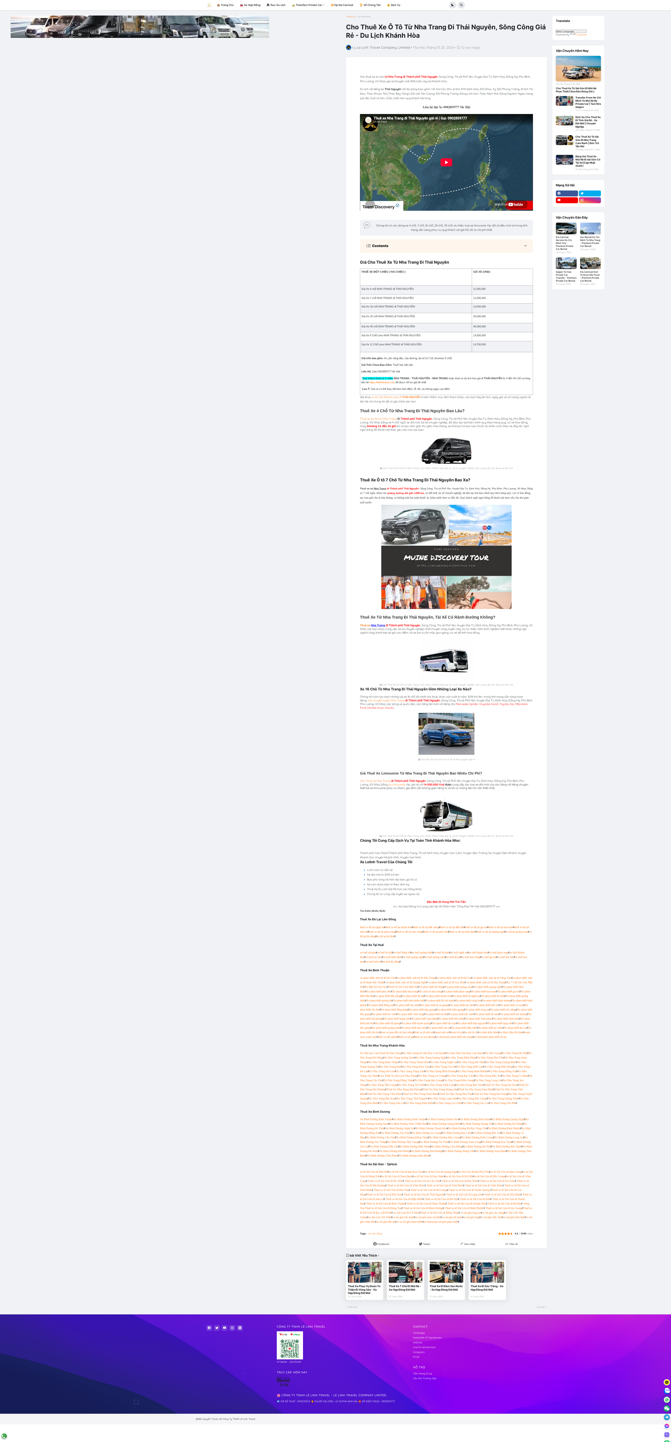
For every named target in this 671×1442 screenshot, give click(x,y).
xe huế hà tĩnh (441, 952)
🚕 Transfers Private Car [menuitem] (307, 5)
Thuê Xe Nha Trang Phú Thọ (455, 1093)
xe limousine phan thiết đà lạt (490, 1036)
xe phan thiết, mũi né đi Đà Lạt (454, 977)
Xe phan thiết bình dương (496, 1000)
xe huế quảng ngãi (413, 957)
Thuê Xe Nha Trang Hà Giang (490, 1093)
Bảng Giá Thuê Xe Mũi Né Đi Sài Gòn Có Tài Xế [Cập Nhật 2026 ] (587, 161)
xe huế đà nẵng (391, 961)
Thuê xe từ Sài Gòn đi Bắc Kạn (384, 1194)
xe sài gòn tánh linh (514, 1217)
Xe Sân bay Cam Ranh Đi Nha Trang (381, 1053)
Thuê (388, 1212)
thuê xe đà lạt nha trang (409, 931)
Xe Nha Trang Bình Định (461, 1057)
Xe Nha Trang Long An (488, 1080)
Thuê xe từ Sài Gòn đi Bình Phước (464, 1208)
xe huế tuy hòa (373, 957)
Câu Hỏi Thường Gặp (424, 1378)
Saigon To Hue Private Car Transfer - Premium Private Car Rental (566, 276)
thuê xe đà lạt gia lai (476, 927)
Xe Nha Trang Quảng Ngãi (431, 1057)
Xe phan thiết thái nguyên (472, 1023)
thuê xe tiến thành (387, 1036)
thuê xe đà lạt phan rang (382, 931)
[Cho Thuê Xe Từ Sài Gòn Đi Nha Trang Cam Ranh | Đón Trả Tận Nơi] (564, 140)
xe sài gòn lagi (471, 1217)
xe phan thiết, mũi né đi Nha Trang (416, 977)
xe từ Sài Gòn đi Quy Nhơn (428, 1176)
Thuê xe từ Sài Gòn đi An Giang (504, 1208)
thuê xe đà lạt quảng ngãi (490, 931)
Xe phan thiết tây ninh (407, 1005)
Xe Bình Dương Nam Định (491, 1151)
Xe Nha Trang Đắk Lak (470, 1066)
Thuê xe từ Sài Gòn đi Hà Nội (441, 1199)
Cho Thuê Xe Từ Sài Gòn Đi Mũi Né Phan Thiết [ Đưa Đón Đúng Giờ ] (576, 90)
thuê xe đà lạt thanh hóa (398, 927)
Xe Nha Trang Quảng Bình (501, 1062)
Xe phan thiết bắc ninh (461, 1014)
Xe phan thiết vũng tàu (468, 1000)
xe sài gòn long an (471, 1212)
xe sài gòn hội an (385, 1221)
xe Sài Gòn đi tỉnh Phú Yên (474, 1171)
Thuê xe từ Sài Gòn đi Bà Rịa (504, 1203)
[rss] (240, 1328)
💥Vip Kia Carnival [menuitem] (342, 5)
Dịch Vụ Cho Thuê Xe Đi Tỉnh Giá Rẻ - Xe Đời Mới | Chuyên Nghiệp (588, 122)
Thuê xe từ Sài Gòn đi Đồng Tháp (439, 1212)
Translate (581, 34)
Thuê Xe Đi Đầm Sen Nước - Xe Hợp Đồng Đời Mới (446, 1288)
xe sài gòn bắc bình (403, 1217)
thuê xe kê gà (406, 1036)
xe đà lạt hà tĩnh (385, 936)
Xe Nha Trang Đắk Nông (498, 1066)
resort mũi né (442, 1032)
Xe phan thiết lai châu (490, 1027)
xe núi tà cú (471, 1032)
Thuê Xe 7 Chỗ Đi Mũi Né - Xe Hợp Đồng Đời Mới (405, 1288)
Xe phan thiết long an (477, 1009)
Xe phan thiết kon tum (483, 991)
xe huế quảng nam (435, 957)
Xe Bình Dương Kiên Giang (477, 1137)
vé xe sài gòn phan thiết (409, 1221)
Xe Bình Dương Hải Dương (426, 1151)
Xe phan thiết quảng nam (458, 986)
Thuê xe (365, 625)
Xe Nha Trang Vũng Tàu (410, 1071)
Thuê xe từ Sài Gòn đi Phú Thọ (391, 1189)
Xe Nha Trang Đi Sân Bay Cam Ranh (424, 1053)
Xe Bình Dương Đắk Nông (415, 1146)
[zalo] (667, 1391)
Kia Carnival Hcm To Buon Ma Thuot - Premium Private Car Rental (590, 276)
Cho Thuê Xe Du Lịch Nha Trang (398, 1075)
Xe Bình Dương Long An (509, 1137)
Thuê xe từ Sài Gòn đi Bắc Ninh (460, 1180)
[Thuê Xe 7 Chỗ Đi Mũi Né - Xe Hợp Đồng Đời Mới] (405, 1272)
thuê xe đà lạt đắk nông (426, 927)
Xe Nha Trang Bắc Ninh (470, 1084)
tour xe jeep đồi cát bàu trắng (397, 1032)
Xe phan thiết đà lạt (413, 996)
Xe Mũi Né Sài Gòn (376, 986)
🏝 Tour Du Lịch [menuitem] (276, 5)
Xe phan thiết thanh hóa (438, 996)
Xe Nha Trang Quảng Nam (399, 1057)
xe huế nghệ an (459, 952)
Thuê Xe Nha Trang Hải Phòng (404, 1089)
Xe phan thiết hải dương (513, 1014)
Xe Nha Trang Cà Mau (515, 1075)
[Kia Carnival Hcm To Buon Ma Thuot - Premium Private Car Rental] (590, 263)
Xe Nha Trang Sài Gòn (382, 1071)
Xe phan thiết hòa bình (414, 1027)
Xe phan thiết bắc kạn (444, 1023)
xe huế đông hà (402, 952)
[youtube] (567, 200)
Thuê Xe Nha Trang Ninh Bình (420, 1093)
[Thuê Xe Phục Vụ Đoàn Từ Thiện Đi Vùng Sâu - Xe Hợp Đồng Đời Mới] (364, 1272)
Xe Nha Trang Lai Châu (448, 1103)
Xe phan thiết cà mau (511, 1005)
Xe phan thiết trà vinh (384, 1014)
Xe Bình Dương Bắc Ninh (506, 1146)
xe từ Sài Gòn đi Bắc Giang (489, 1176)
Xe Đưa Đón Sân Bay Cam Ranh (465, 1053)
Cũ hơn (541, 1307)
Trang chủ (351, 17)
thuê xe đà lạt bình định (462, 931)
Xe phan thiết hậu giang (422, 1009)
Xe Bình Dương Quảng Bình (444, 1123)
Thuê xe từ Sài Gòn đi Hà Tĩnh (385, 1180)
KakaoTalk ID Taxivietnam (427, 1337)
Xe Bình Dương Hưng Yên (459, 1151)
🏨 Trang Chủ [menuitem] (225, 5)
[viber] (667, 1435)
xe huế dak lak (505, 957)
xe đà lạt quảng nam (517, 931)
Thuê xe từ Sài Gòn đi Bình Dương (423, 1208)
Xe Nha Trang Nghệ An (443, 1062)
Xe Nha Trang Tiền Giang (382, 1084)
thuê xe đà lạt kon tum (500, 927)
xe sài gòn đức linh (491, 1217)
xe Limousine (396, 784)
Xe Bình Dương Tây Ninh (395, 1132)
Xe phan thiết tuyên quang (416, 1023)
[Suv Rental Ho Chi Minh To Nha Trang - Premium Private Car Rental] (590, 228)
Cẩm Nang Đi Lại (422, 1373)
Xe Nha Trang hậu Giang (428, 1080)
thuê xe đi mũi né (423, 1032)
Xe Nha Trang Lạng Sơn (443, 1098)
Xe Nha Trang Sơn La (391, 1103)
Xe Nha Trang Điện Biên (419, 1103)
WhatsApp (419, 1332)
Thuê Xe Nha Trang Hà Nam (501, 1084)
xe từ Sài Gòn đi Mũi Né (373, 1171)
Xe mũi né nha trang (430, 991)
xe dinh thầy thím (488, 1032)
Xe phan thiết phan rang (456, 991)
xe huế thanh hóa (478, 952)
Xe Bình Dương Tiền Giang (403, 1141)
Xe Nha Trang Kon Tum (416, 1066)
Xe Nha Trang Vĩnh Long (440, 1084)
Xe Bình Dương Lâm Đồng (446, 1146)
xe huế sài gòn (368, 952)
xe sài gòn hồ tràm (452, 1217)
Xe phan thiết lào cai (515, 1027)
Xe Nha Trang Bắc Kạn (382, 1098)
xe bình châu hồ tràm (511, 1032)
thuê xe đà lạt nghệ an (372, 927)
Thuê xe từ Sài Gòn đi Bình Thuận (385, 1203)
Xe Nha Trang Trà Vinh (411, 1084)
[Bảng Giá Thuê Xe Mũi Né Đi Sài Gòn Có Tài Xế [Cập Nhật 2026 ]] (564, 160)
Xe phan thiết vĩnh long (411, 1014)
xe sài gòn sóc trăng (493, 1212)
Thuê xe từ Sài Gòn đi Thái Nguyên (424, 1194)
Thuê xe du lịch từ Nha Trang (378, 418)
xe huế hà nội (384, 952)
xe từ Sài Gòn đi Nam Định (396, 1176)
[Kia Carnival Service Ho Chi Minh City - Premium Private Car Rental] (566, 228)
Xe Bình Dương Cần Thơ (380, 1137)
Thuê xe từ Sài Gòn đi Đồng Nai (383, 1208)
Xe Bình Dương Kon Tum (496, 1141)
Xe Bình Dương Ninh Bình (414, 1155)
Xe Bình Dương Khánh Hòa (443, 1119)
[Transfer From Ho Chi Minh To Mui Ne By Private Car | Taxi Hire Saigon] (564, 101)
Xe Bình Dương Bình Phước (504, 1128)
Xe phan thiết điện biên (464, 1027)
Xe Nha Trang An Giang (432, 1075)
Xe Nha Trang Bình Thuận (383, 1062)
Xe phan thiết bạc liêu (462, 1005)
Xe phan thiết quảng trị (379, 1000)
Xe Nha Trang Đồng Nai (502, 1071)
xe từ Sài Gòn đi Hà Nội (459, 1176)
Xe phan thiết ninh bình (506, 1018)
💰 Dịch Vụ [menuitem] (393, 5)
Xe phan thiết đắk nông (388, 996)
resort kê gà (456, 1032)
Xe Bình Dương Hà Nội (477, 1146)
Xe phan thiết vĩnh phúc (478, 1018)
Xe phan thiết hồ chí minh (440, 1000)
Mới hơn (352, 1307)
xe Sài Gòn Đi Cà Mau (406, 1212)
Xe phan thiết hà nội (436, 1014)
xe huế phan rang (498, 952)
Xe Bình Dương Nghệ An (399, 1128)
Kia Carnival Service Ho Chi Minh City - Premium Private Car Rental (564, 243)
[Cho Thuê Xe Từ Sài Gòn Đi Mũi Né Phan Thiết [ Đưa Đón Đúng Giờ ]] (578, 68)
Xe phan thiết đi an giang (435, 1005)
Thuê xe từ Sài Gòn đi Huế (475, 1199)
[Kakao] (667, 1382)
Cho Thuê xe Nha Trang (375, 781)
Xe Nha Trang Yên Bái (503, 1103)
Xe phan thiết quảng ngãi (488, 986)
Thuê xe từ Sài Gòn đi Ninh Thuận (426, 1203)
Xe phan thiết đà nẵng (431, 986)
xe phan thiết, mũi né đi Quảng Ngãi (406, 982)
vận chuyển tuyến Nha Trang (386, 700)
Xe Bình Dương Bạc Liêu (457, 1132)
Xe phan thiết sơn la (439, 1027)
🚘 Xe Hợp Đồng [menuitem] (250, 5)
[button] (452, 5)
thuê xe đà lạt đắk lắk (452, 927)
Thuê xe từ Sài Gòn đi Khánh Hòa (467, 1203)
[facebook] (567, 193)
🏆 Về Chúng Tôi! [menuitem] (370, 5)
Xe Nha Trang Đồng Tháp (398, 1080)
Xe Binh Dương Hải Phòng (394, 1151)
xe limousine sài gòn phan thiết (441, 1221)
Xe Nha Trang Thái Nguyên (412, 1098)
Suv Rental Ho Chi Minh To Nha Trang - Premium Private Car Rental (590, 241)
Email (416, 1356)
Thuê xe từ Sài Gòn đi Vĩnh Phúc (405, 1185)
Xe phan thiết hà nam (487, 1014)
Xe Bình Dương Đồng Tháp (412, 1137)
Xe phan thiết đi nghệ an (466, 996)
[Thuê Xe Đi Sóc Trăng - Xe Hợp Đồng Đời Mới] (487, 1272)
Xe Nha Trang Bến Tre (488, 1075)
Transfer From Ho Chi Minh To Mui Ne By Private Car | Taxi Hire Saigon (588, 102)
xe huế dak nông (471, 957)
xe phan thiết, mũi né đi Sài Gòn (378, 977)
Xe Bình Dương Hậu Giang (444, 1137)
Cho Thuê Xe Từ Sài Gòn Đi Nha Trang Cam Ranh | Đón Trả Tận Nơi (587, 141)
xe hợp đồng (364, 17)
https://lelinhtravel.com (382, 382)
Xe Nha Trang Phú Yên (490, 1057)
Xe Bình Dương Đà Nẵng (507, 1123)
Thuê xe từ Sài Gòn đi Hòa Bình (502, 1194)
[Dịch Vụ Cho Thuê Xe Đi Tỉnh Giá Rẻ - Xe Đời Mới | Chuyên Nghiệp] (564, 120)
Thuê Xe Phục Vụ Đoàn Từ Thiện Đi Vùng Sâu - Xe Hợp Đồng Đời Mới (364, 1290)
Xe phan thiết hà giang (387, 1023)
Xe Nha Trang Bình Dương (440, 1071)
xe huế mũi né (373, 961)
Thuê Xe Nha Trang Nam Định (476, 1089)
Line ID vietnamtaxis (424, 1347)
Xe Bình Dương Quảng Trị (477, 1123)
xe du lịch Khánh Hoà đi (395, 397)
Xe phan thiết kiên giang (450, 1009)
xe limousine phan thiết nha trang (454, 1036)
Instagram (419, 1352)
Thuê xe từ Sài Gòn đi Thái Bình (445, 1185)
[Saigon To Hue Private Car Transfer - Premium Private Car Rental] (566, 263)
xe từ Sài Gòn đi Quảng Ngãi (441, 1171)
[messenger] (667, 1426)
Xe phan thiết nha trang (405, 991)
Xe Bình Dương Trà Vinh (434, 1141)
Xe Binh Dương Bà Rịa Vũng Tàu (467, 1128)
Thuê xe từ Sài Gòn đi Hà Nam (497, 1180)
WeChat (417, 1342)
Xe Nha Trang (493, 1053)
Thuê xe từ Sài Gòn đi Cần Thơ (422, 1180)
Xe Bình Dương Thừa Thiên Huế (408, 1123)
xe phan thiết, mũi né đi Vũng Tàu (492, 977)
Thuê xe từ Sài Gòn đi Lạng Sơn (464, 1194)
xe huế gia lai (488, 957)
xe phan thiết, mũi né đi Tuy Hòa (446, 982)
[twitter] (590, 193)
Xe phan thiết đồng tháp (394, 1009)
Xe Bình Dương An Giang (426, 1132)
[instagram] (590, 200)
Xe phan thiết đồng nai (381, 1005)
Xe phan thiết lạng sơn (500, 1023)
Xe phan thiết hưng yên (397, 1018)
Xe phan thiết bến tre (487, 1005)
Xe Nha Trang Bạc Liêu (460, 1075)
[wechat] (667, 1408)
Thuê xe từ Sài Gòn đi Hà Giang (429, 1189)
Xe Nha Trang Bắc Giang (472, 1098)
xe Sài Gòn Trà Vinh (379, 1217)
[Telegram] (667, 1417)
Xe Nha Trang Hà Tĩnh (471, 1062)
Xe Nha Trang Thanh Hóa (414, 1062)
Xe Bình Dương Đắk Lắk (384, 1146)
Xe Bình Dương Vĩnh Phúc (382, 1155)
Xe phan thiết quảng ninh (386, 1027)
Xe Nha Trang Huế (390, 1066)
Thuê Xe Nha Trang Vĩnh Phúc (384, 1093)
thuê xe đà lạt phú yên (436, 931)
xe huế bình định (392, 957)
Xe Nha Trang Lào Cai (476, 1103)
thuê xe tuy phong (425, 1036)
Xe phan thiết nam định (424, 1018)
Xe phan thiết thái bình (451, 1018)
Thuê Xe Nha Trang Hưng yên (440, 1089)
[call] (4, 1436)
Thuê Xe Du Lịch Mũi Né (402, 986)
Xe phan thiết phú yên (378, 991)
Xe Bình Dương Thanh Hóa (431, 1128)
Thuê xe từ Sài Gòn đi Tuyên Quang (469, 1189)
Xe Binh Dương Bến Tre (486, 1132)
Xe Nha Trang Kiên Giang (459, 1080)
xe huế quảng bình (422, 952)
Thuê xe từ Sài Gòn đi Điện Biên (404, 1199)
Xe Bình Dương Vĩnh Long (465, 1141)
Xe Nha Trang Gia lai (443, 1066)
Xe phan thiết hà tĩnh (492, 996)
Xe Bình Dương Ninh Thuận (409, 1119)
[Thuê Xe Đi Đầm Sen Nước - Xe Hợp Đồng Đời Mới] (446, 1272)
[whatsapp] (667, 1400)
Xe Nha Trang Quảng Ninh (503, 1098)
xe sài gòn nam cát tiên (427, 1217)
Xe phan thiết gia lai (508, 991)
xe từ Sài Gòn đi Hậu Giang (505, 1171)
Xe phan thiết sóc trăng (503, 1009)
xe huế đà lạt (453, 957)
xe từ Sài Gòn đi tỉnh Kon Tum (406, 1171)
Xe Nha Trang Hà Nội (514, 1053)
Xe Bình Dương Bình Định (475, 1119)
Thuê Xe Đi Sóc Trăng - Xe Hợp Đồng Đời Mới (487, 1288)
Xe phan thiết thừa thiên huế (408, 1000)
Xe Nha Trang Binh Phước (472, 1071)
